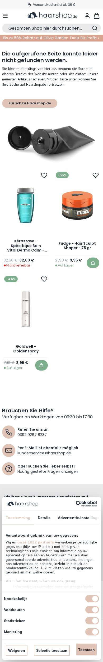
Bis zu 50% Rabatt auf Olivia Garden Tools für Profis (50, 37)
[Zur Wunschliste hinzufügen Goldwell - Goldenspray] (44, 279)
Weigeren (16, 650)
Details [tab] (44, 518)
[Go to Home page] (51, 15)
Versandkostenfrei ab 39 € (54, 4)
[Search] (95, 28)
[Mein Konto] (87, 16)
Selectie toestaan (51, 650)
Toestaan (86, 650)
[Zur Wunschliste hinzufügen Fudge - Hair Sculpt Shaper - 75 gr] (95, 175)
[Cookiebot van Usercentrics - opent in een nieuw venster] (74, 504)
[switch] (92, 609)
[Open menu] (5, 16)
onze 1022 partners (35, 542)
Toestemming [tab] (18, 518)
